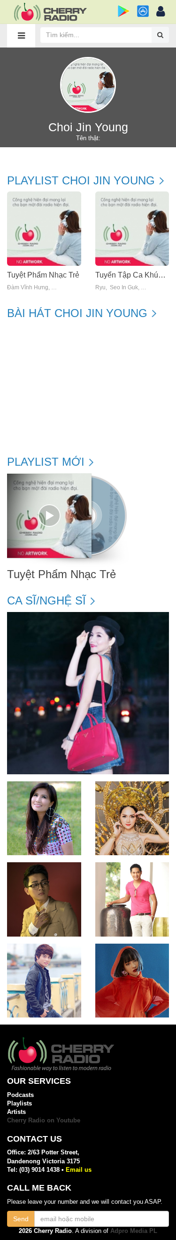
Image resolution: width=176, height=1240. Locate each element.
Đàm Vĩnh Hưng (27, 288)
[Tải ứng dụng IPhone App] (143, 11)
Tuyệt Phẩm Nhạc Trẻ (43, 275)
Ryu (100, 288)
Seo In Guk (124, 288)
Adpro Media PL (133, 1230)
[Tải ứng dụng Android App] (124, 11)
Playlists (19, 1103)
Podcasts (20, 1094)
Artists (16, 1111)
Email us (79, 1169)
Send (21, 1219)
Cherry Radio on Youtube (43, 1120)
